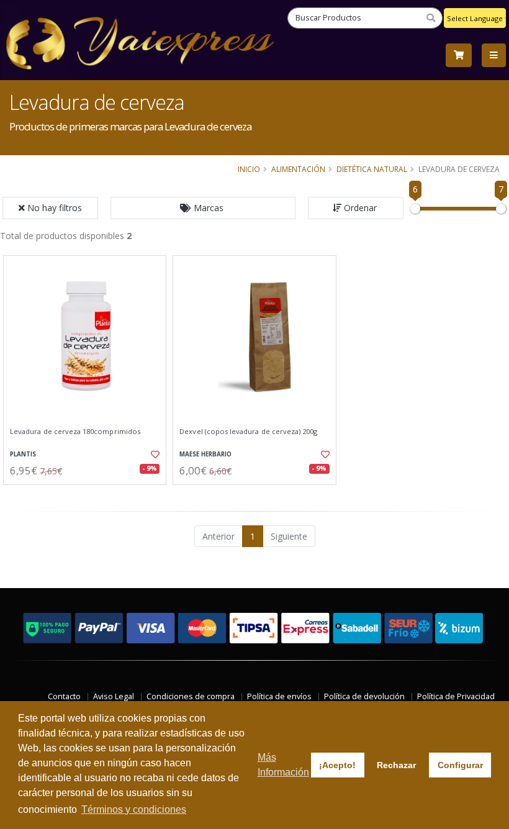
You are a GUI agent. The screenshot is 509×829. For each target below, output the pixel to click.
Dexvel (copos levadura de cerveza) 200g (248, 431)
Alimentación (298, 169)
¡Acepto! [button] (337, 765)
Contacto (64, 696)
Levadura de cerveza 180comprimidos (75, 431)
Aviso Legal (113, 696)
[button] (202, 208)
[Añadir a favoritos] (153, 454)
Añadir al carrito (89, 495)
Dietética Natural (371, 169)
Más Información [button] (283, 764)
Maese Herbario (205, 454)
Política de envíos (279, 696)
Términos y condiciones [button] (133, 809)
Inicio (249, 169)
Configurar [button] (460, 765)
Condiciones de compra (190, 696)
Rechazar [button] (396, 765)
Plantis (23, 454)
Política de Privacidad (456, 696)
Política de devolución (364, 696)
